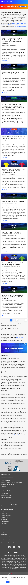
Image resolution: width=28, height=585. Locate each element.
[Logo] (14, 552)
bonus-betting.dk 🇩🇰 (6, 574)
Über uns (3, 530)
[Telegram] (14, 547)
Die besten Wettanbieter (7, 503)
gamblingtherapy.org (19, 558)
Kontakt (3, 532)
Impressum (4, 534)
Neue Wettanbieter (6, 497)
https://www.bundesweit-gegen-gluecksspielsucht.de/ (14, 559)
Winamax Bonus (5, 517)
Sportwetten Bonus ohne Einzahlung (9, 414)
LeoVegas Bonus (5, 519)
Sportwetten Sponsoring (7, 541)
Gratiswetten (4, 493)
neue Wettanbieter (20, 337)
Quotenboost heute (6, 495)
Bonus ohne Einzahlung (7, 501)
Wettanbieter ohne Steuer (7, 499)
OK (7, 581)
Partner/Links (4, 538)
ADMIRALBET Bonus (6, 515)
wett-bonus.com (8, 1)
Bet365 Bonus (4, 511)
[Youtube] (18, 547)
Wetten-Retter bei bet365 (7, 484)
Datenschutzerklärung (6, 536)
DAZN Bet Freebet (5, 486)
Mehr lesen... (5, 60)
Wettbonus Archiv (5, 540)
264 (17, 320)
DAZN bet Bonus (5, 521)
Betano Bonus (4, 513)
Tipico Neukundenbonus (20, 26)
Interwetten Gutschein (14, 434)
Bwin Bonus (4, 523)
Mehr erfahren (23, 6)
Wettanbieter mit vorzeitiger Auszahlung (11, 482)
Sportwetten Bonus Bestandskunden (10, 504)
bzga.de (12, 558)
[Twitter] (9, 547)
